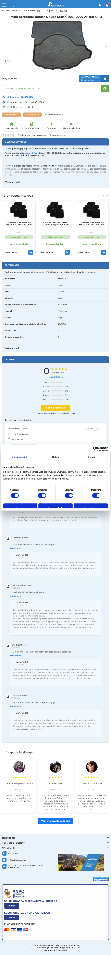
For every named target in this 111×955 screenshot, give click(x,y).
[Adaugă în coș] (30, 252)
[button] (17, 45)
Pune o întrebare (57, 135)
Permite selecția (56, 507)
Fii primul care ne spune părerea (32, 135)
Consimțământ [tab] (19, 457)
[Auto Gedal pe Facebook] (81, 862)
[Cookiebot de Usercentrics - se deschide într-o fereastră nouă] (95, 449)
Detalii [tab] (55, 457)
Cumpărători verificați (20, 434)
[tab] (55, 141)
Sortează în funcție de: (17, 428)
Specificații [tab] (12, 265)
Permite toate (90, 507)
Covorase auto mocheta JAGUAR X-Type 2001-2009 (19, 224)
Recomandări (17, 439)
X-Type (61, 292)
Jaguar (61, 285)
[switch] (42, 495)
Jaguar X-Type (31, 153)
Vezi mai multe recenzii (55, 821)
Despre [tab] (91, 457)
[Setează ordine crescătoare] (102, 428)
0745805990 (27, 97)
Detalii (12, 906)
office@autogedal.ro (17, 860)
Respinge (20, 507)
